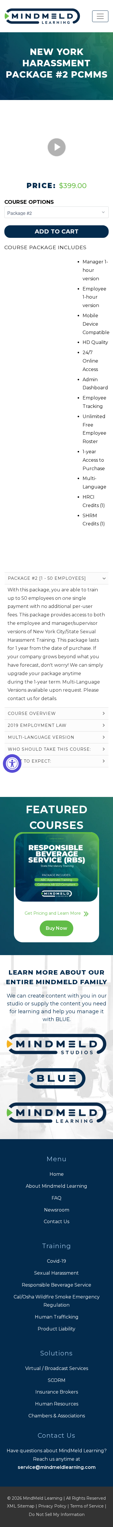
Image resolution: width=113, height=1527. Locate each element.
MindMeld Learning (42, 1498)
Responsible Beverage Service (56, 1285)
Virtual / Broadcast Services (56, 1368)
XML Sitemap (20, 1506)
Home (57, 1174)
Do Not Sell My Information (57, 1514)
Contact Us (56, 1221)
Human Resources (56, 1404)
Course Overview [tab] (32, 713)
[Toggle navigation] (100, 16)
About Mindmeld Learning (56, 1186)
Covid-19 (56, 1261)
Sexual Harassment (56, 1273)
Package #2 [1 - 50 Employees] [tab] (47, 578)
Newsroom (56, 1210)
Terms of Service (87, 1506)
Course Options (29, 202)
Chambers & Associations (56, 1416)
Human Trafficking (57, 1317)
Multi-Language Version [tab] (41, 737)
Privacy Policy (52, 1506)
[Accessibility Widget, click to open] (12, 763)
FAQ (56, 1198)
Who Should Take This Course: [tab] (49, 749)
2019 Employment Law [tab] (37, 725)
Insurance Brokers (56, 1392)
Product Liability (56, 1329)
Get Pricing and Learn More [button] (53, 913)
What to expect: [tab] (29, 761)
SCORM (56, 1380)
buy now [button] (56, 928)
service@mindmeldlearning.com (57, 1467)
